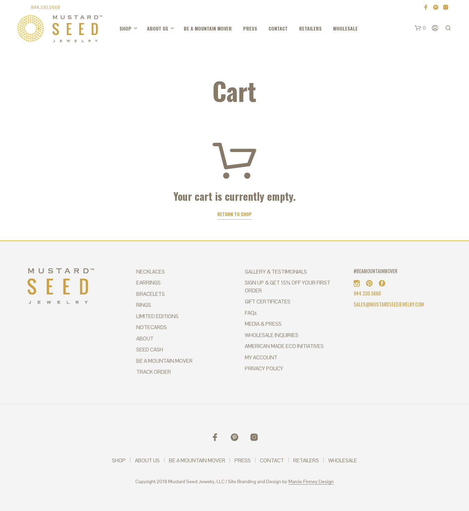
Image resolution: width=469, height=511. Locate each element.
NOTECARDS (151, 327)
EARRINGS (148, 282)
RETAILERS (247, 29)
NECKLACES (150, 271)
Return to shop (234, 214)
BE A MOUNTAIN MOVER (179, 29)
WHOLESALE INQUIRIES (271, 335)
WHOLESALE (270, 29)
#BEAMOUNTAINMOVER (375, 271)
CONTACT (226, 29)
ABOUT (144, 338)
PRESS (209, 29)
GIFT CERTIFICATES (267, 301)
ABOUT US (142, 29)
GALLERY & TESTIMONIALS (276, 271)
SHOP (120, 29)
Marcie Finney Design (311, 482)
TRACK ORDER (153, 372)
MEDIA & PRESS (263, 324)
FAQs (251, 313)
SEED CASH (149, 349)
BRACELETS (150, 294)
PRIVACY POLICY (264, 368)
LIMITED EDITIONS (157, 316)
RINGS (143, 305)
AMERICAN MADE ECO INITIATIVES (284, 346)
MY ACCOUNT (261, 357)
